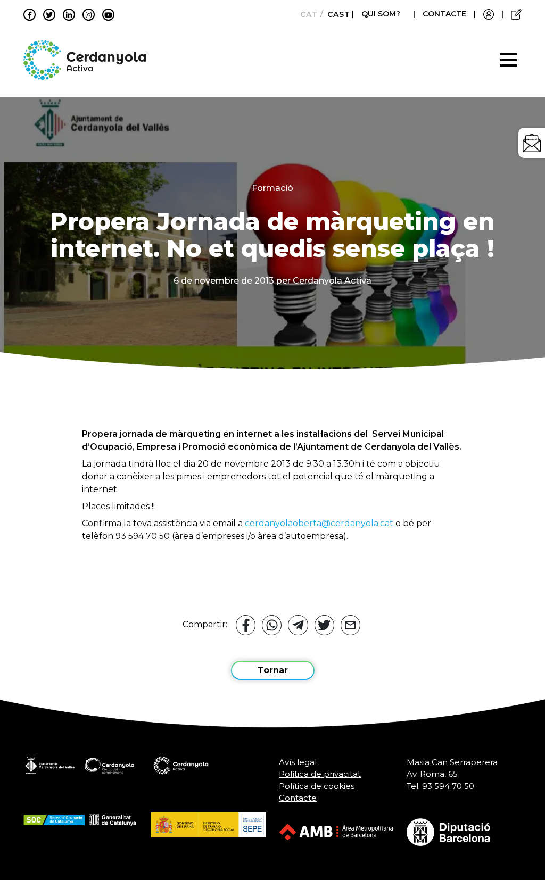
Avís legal (298, 762)
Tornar (273, 670)
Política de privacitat (320, 774)
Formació (272, 188)
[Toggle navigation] (508, 60)
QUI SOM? (380, 14)
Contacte (298, 798)
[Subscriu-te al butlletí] (532, 143)
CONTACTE (444, 14)
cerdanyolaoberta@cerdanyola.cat (319, 523)
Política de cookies (316, 786)
